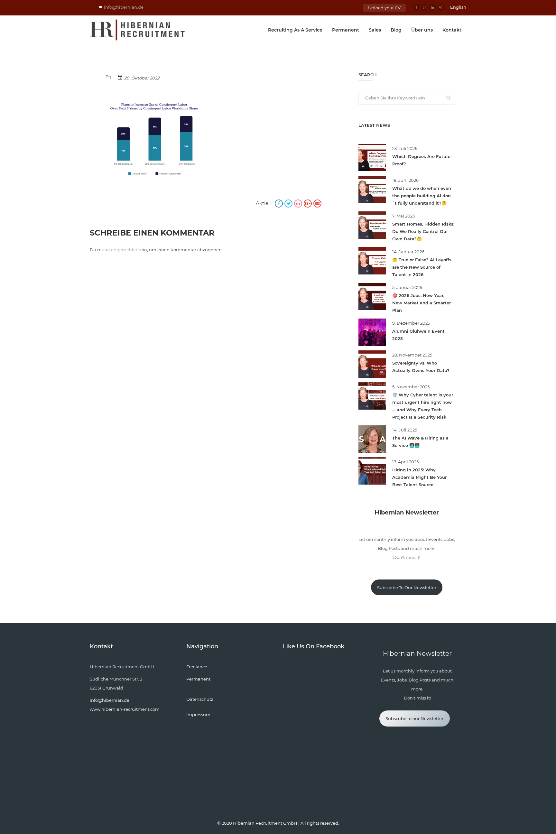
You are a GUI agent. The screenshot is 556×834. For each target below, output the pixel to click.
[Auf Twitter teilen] (289, 204)
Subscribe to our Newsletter (414, 718)
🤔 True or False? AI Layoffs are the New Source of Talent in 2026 (421, 267)
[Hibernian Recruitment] (138, 29)
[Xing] (440, 7)
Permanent (345, 30)
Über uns (422, 30)
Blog (396, 30)
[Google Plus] (308, 204)
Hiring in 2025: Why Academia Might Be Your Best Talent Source (419, 477)
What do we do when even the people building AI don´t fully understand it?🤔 (421, 196)
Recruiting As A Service (295, 30)
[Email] (317, 204)
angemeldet (124, 249)
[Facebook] (416, 7)
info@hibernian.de (124, 7)
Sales (375, 30)
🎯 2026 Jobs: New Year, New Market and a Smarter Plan (421, 303)
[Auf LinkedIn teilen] (299, 204)
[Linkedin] (432, 7)
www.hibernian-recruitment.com (125, 709)
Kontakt (451, 30)
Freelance (196, 666)
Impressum (198, 714)
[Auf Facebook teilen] (279, 204)
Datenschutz (199, 699)
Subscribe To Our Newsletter (406, 587)
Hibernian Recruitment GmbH (265, 823)
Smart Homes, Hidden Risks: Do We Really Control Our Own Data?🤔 (423, 231)
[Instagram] (424, 7)
